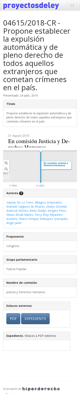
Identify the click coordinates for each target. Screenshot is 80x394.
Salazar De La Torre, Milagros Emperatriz (33, 202)
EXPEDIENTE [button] (35, 318)
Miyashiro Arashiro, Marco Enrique (34, 217)
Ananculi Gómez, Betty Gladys (26, 211)
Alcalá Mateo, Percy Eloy (32, 215)
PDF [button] (13, 318)
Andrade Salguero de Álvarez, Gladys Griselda (36, 206)
